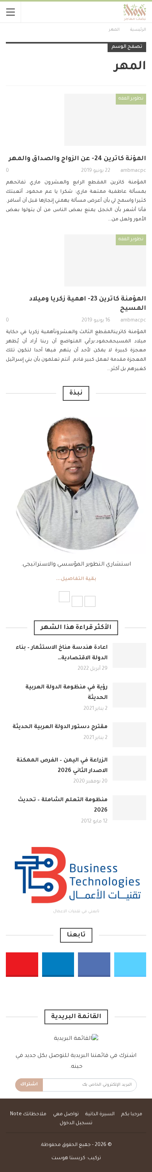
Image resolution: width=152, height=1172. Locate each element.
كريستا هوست (68, 1158)
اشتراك (29, 1084)
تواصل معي (66, 1114)
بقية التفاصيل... (76, 579)
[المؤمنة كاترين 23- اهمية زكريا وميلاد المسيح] (105, 260)
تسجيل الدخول (76, 1123)
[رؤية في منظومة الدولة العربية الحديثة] (129, 695)
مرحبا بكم (131, 1114)
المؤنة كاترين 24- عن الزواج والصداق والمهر (77, 158)
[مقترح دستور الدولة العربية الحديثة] (129, 734)
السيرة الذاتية (100, 1114)
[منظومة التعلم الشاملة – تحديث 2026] (129, 807)
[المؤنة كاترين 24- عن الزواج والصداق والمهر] (105, 120)
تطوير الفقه (130, 98)
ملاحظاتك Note (28, 1114)
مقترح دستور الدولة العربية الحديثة (60, 727)
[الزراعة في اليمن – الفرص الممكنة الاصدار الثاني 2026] (129, 768)
